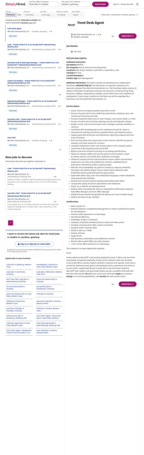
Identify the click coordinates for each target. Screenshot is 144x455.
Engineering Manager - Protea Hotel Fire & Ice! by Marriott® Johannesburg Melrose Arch (32, 102)
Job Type (43, 12)
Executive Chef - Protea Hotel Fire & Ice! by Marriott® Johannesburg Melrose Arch (29, 120)
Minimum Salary (62, 12)
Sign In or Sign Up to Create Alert (35, 244)
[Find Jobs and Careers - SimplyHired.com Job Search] (15, 4)
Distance (27, 12)
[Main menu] (137, 4)
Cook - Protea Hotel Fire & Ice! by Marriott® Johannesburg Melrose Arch (31, 46)
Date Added (76, 12)
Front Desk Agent (14, 28)
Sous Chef (11, 138)
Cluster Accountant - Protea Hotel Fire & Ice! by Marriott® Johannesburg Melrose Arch (31, 82)
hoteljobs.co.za (26, 23)
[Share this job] (113, 36)
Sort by (7, 11)
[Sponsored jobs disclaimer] (137, 14)
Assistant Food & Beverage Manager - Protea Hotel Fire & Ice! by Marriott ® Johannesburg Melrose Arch (33, 64)
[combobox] (43, 4)
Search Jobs (100, 4)
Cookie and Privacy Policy (19, 251)
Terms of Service (48, 249)
